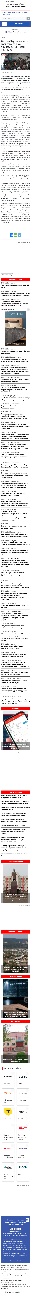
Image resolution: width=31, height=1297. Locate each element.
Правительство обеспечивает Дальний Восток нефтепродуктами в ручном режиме (15, 691)
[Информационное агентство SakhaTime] (18, 24)
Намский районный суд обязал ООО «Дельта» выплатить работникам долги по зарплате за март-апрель (14, 485)
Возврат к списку (7, 275)
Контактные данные (15, 1224)
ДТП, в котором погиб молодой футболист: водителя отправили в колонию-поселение (13, 575)
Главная (10, 1220)
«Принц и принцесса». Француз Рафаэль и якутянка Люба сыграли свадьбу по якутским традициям (13, 848)
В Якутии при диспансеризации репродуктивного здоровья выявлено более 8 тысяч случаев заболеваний (15, 503)
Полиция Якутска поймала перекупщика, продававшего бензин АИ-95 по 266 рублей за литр (14, 303)
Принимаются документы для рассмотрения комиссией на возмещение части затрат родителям (15, 585)
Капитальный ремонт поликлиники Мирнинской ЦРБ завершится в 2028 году (14, 552)
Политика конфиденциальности (12, 1239)
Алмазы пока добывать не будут (13, 826)
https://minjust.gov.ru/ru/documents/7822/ (13, 1284)
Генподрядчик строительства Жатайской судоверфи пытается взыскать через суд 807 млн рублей (14, 416)
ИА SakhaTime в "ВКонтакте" (16, 32)
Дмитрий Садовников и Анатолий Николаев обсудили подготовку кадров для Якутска (15, 426)
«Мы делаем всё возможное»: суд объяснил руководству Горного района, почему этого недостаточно (15, 701)
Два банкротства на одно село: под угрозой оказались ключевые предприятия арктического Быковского (15, 664)
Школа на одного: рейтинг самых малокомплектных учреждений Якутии (13, 832)
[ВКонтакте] (11, 235)
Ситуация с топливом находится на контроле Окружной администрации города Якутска (14, 475)
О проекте (20, 1220)
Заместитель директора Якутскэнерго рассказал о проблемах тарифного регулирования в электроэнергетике (15, 436)
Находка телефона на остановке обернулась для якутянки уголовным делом (14, 457)
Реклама (22, 1222)
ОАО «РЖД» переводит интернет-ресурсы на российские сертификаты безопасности (14, 390)
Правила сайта (10, 1222)
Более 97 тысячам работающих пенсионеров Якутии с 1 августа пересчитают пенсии (12, 840)
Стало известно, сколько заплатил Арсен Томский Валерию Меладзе (15, 4)
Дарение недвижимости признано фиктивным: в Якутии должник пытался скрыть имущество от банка (14, 447)
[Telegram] (19, 235)
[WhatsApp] (15, 235)
